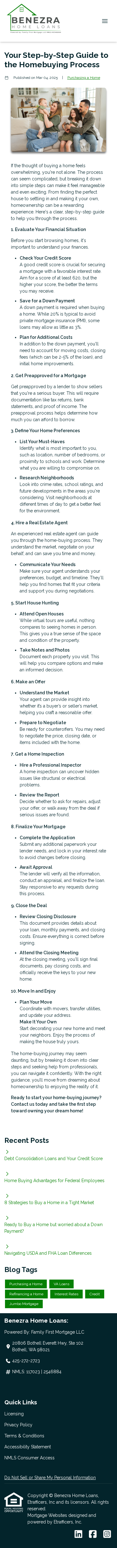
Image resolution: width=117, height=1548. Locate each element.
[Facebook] (92, 1534)
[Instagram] (107, 1534)
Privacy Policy (18, 1424)
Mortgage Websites (47, 1515)
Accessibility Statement (27, 1446)
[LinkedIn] (78, 1534)
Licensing (14, 1413)
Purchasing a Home (83, 77)
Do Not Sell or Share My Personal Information (50, 1477)
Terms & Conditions (24, 1435)
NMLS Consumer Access (29, 1457)
